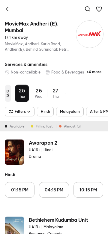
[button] (99, 9)
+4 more (93, 72)
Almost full (72, 126)
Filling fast (44, 126)
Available (17, 126)
